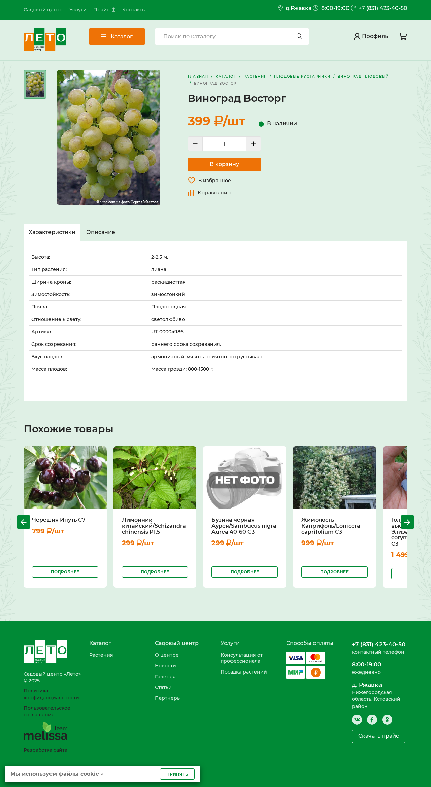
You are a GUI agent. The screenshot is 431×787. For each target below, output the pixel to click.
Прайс (101, 10)
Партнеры (168, 698)
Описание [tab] (100, 232)
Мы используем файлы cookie (55, 773)
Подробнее (65, 572)
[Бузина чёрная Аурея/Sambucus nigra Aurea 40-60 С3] (244, 477)
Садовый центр (43, 10)
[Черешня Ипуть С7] (65, 477)
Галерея (165, 677)
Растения (101, 655)
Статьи (163, 687)
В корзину (224, 164)
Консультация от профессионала (242, 658)
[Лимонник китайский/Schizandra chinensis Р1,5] (155, 477)
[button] (23, 522)
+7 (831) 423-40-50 (382, 8)
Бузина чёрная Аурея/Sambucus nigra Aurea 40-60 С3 (243, 526)
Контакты (134, 10)
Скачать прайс (378, 736)
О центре (167, 655)
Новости (165, 666)
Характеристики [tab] (52, 232)
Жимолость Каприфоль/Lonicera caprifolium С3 (330, 526)
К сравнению (214, 193)
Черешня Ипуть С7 (59, 520)
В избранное (214, 180)
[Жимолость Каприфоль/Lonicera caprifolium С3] (334, 477)
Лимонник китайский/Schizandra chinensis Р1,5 (154, 526)
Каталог (121, 36)
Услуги (78, 10)
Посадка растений (244, 672)
